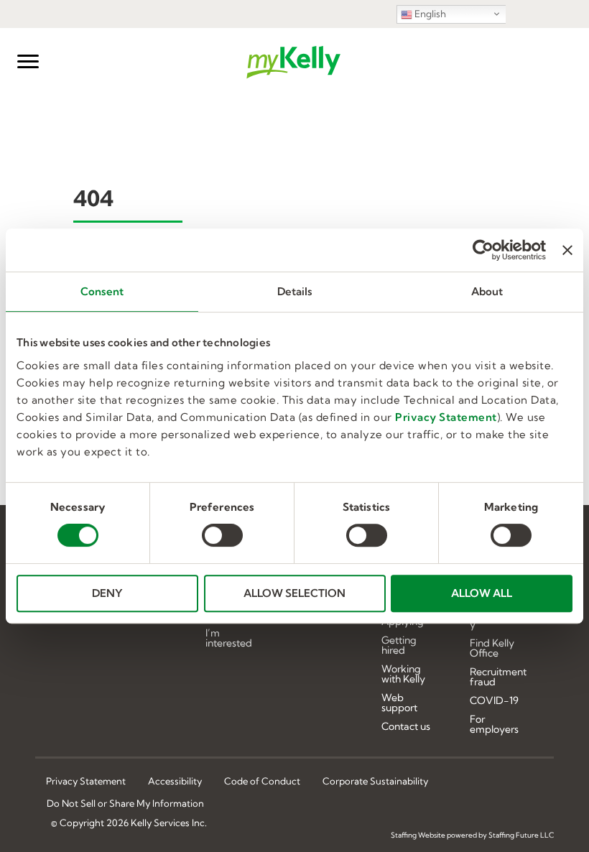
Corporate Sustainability (375, 781)
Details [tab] (294, 291)
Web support (399, 703)
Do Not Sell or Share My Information (125, 804)
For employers (494, 725)
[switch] (222, 535)
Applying (402, 622)
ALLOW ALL (481, 593)
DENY (107, 593)
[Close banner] (567, 250)
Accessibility (175, 781)
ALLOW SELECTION (294, 593)
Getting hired (399, 646)
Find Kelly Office (492, 648)
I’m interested (228, 638)
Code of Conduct (262, 781)
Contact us (405, 727)
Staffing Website (418, 835)
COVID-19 (494, 701)
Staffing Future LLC (521, 835)
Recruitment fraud (498, 677)
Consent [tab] (102, 291)
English (429, 13)
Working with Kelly (403, 674)
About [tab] (487, 291)
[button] (28, 62)
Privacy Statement (446, 417)
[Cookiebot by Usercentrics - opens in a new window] (483, 250)
